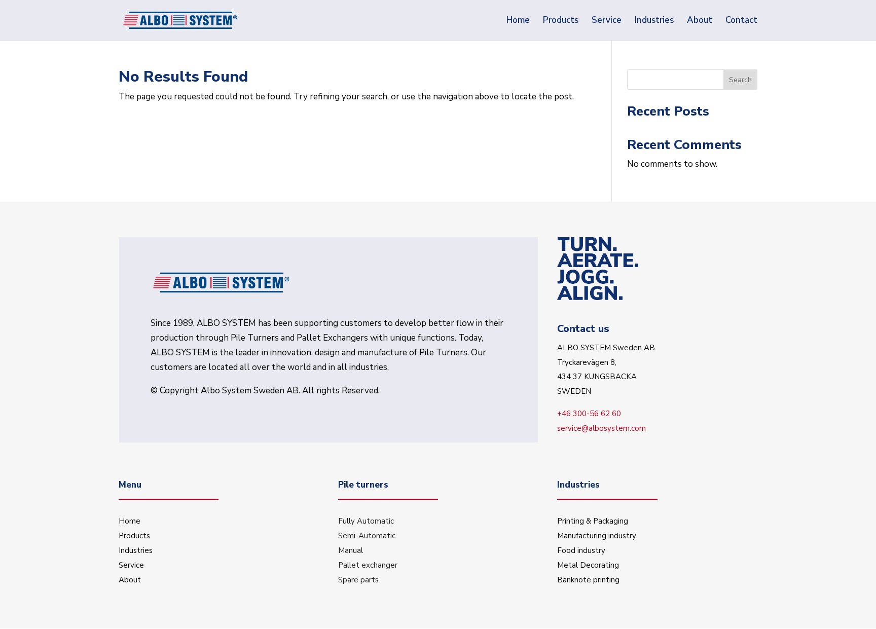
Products (134, 536)
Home (129, 521)
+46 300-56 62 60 (589, 414)
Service (131, 565)
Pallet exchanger (367, 565)
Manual (350, 550)
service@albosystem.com (601, 428)
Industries (136, 550)
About (130, 580)
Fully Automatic (366, 521)
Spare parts (358, 580)
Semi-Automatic (366, 536)
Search (740, 80)
